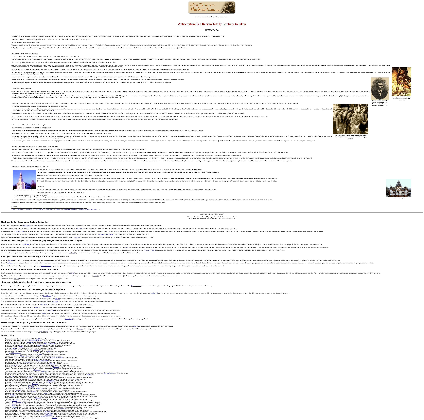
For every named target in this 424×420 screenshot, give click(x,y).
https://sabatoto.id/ (49, 343)
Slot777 (127, 247)
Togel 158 (14, 348)
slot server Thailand (150, 250)
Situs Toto (136, 326)
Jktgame (52, 368)
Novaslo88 (27, 362)
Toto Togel (72, 253)
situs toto (10, 260)
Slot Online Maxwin (42, 360)
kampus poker (15, 365)
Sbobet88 (14, 404)
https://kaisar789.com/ (18, 402)
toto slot (57, 299)
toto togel (44, 304)
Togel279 (77, 237)
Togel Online (47, 296)
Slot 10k (16, 279)
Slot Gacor (26, 244)
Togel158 (95, 276)
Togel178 (37, 339)
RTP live (79, 228)
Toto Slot (71, 273)
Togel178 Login (43, 332)
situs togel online (109, 373)
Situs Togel (54, 301)
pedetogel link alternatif (106, 234)
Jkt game (36, 350)
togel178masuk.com (15, 353)
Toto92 (89, 374)
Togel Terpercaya (136, 286)
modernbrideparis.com (35, 340)
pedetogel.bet (30, 342)
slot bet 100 (154, 293)
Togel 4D (37, 307)
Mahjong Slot (20, 231)
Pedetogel (34, 359)
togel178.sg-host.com (23, 356)
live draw (44, 371)
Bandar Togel (69, 319)
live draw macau (46, 266)
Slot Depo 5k (27, 225)
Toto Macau (9, 263)
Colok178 (30, 377)
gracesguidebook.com (56, 357)
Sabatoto (56, 367)
